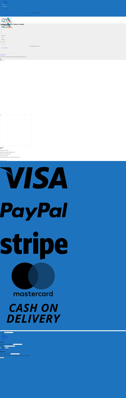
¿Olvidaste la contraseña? (4, 349)
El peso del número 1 (3, 54)
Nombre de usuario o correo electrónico (6, 344)
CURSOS (3, 32)
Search (3, 35)
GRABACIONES (5, 336)
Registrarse (2, 357)
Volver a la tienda (6, 14)
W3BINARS (4, 335)
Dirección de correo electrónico (5, 353)
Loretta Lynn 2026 (5, 33)
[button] (3, 4)
